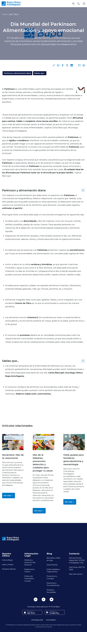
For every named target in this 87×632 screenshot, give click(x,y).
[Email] (79, 65)
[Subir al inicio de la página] (83, 190)
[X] (67, 65)
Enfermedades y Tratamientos (40, 437)
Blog (16, 14)
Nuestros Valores (9, 569)
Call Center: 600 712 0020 (77, 568)
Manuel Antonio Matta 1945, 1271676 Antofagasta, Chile (77, 560)
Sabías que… (39, 73)
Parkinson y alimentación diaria (17, 73)
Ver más (7, 495)
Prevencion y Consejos (52, 577)
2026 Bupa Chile (37, 620)
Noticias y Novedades (51, 591)
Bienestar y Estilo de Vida (53, 559)
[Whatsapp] (58, 65)
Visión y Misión (7, 564)
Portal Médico (51, 620)
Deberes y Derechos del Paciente (29, 562)
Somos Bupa (7, 560)
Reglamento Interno (29, 570)
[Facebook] (63, 65)
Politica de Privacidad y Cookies (29, 578)
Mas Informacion (76, 574)
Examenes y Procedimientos (10, 437)
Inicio (11, 14)
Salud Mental (52, 565)
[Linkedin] (71, 65)
